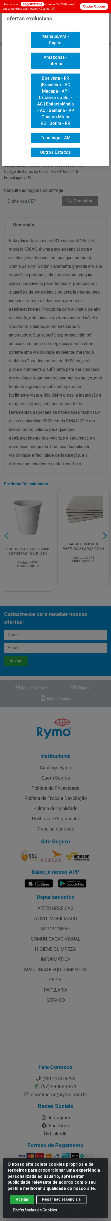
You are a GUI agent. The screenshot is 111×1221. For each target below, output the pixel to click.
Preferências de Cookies (35, 1210)
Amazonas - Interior (56, 60)
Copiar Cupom (94, 6)
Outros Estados (55, 152)
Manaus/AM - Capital (55, 39)
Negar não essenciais (61, 1199)
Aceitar (22, 1199)
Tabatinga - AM (56, 137)
